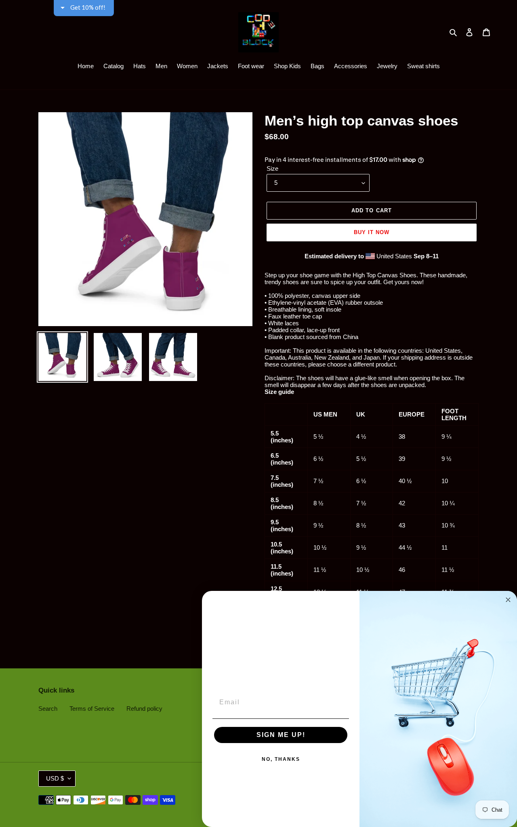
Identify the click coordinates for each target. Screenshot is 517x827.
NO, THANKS (281, 759)
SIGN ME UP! (280, 734)
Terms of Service (91, 708)
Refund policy (144, 708)
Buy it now (371, 232)
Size (272, 168)
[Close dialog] (508, 600)
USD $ (55, 778)
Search (47, 708)
